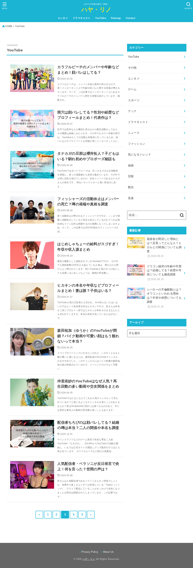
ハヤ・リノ (96, 9)
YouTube (100, 18)
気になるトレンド (139, 154)
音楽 (131, 198)
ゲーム (132, 89)
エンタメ (63, 18)
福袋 (131, 165)
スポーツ (133, 100)
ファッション (136, 143)
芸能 (131, 176)
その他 (132, 67)
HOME (8, 26)
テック (132, 111)
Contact (130, 18)
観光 (131, 187)
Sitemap (116, 18)
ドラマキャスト (81, 18)
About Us (108, 551)
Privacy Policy (90, 551)
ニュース (133, 132)
